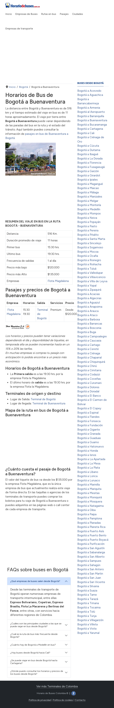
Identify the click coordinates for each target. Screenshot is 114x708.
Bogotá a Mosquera (89, 501)
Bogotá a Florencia (89, 162)
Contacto (80, 700)
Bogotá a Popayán (88, 222)
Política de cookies (63, 700)
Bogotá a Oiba (86, 510)
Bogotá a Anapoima (89, 306)
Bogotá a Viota (86, 628)
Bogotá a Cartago (88, 345)
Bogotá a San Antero (90, 569)
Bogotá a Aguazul (88, 302)
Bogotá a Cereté (88, 349)
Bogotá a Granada (88, 433)
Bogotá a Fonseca (88, 421)
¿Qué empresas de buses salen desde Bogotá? (35, 581)
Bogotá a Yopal (86, 285)
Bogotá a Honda (87, 450)
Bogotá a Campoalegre (92, 336)
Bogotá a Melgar (87, 201)
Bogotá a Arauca (88, 311)
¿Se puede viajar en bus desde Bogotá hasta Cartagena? (33, 662)
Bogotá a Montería (89, 205)
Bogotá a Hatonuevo (90, 446)
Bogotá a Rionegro (89, 260)
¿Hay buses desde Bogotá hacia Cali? (30, 652)
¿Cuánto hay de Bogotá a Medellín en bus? (33, 644)
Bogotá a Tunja (86, 616)
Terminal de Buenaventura (48, 403)
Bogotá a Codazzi (88, 374)
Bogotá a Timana (88, 603)
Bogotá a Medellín (88, 209)
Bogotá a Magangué (90, 184)
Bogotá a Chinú (87, 366)
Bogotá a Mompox (89, 213)
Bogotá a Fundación (90, 425)
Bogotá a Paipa (86, 514)
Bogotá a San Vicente (91, 582)
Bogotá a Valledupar (90, 272)
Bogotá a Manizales (89, 196)
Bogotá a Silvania (88, 586)
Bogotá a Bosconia (89, 328)
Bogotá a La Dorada (90, 158)
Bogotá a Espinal (88, 412)
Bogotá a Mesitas (88, 493)
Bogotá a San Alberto (90, 556)
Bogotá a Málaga (88, 192)
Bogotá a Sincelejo (89, 243)
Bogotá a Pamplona (89, 518)
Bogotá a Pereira (87, 230)
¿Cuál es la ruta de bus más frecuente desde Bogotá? (34, 635)
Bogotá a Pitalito (88, 234)
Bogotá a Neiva (87, 218)
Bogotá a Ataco (87, 315)
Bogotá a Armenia (88, 107)
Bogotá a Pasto (87, 226)
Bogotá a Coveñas (89, 378)
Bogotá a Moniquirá (89, 497)
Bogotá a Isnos (86, 455)
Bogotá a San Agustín (91, 548)
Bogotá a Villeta (87, 624)
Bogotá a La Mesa (88, 463)
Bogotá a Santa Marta (91, 239)
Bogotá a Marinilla (88, 484)
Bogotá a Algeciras (89, 298)
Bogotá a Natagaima (90, 506)
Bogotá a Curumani (89, 383)
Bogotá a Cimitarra (89, 370)
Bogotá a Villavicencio (91, 277)
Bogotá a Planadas (89, 522)
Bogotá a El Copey (89, 408)
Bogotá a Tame (87, 594)
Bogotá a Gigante (88, 429)
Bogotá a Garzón (88, 171)
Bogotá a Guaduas (89, 438)
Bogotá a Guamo (88, 442)
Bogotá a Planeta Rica (91, 527)
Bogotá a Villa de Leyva (92, 281)
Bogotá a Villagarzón (90, 620)
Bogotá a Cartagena (90, 128)
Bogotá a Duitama (88, 150)
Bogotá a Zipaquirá (89, 289)
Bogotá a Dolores (88, 387)
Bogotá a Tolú (86, 611)
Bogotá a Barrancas (89, 323)
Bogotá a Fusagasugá (91, 167)
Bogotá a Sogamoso (90, 247)
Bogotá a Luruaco (88, 480)
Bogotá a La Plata (88, 467)
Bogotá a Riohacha (89, 264)
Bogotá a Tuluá (86, 268)
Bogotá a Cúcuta (88, 145)
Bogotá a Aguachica (90, 95)
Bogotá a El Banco (89, 395)
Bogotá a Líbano (87, 472)
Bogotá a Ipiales (87, 179)
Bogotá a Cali (85, 133)
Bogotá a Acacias (88, 294)
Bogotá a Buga (86, 332)
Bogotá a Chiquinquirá (91, 362)
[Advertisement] (39, 60)
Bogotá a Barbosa (88, 319)
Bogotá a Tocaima (88, 607)
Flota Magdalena (58, 281)
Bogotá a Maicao (88, 188)
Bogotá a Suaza (87, 590)
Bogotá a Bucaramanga (92, 124)
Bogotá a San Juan (89, 577)
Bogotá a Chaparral (89, 357)
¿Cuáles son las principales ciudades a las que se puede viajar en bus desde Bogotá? (35, 625)
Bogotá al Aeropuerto (91, 112)
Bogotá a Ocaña (87, 256)
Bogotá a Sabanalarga (91, 552)
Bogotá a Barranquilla (90, 116)
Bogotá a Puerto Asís (90, 531)
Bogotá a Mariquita (89, 489)
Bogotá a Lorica (87, 476)
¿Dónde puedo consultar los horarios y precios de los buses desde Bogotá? (36, 672)
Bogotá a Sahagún (88, 565)
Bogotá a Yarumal (88, 633)
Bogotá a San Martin (90, 573)
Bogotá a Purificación (90, 544)
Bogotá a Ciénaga (88, 353)
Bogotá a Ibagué (87, 154)
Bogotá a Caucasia (89, 340)
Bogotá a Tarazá (87, 599)
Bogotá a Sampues (89, 561)
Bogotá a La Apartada (91, 459)
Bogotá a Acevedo (89, 90)
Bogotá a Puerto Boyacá (92, 539)
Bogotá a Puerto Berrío (91, 535)
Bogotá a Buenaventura (92, 120)
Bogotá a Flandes (88, 416)
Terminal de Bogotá (43, 399)
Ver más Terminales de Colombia (57, 686)
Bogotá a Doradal (88, 391)
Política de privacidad (40, 700)
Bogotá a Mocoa (87, 251)
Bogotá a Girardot (88, 175)
